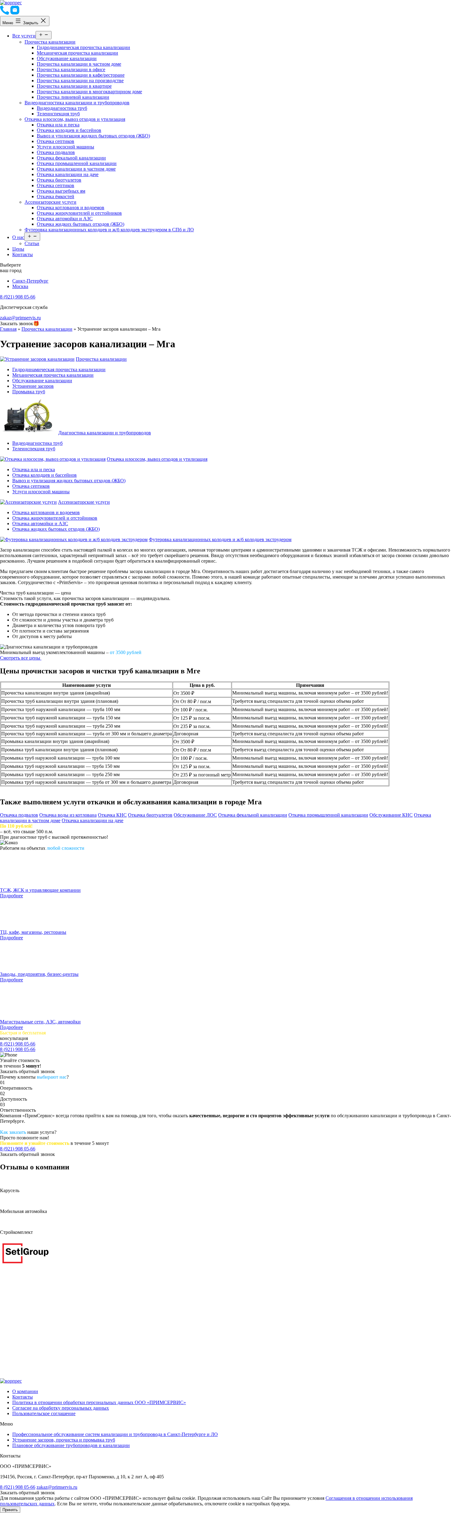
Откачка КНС (112, 815)
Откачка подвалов (56, 152)
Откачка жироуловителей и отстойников (79, 213)
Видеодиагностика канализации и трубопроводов (77, 102)
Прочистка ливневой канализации (73, 97)
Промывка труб (28, 391)
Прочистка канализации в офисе (71, 69)
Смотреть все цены (20, 657)
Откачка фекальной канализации (71, 157)
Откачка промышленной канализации (77, 163)
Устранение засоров (33, 386)
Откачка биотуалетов (59, 180)
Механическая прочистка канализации (77, 53)
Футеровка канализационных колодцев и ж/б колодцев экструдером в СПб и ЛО (109, 229)
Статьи (32, 243)
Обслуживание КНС (391, 815)
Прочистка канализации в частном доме (79, 64)
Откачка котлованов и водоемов (70, 207)
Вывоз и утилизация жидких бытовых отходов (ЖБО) (93, 135)
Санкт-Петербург (30, 280)
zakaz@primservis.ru (20, 317)
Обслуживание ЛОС (195, 815)
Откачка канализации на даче (67, 174)
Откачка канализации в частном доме (76, 168)
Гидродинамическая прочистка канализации (83, 47)
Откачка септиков (55, 141)
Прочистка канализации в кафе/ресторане (81, 75)
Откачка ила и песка (58, 124)
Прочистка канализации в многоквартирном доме (89, 91)
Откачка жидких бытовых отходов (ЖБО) (80, 224)
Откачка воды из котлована (68, 815)
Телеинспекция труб (58, 113)
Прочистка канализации (50, 41)
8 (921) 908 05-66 (17, 296)
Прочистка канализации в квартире (74, 86)
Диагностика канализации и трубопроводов (104, 432)
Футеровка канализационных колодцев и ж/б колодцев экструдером (220, 539)
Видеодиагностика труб (62, 108)
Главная (8, 329)
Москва (20, 286)
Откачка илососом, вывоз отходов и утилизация (75, 119)
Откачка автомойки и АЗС (65, 218)
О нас (18, 237)
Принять (10, 1509)
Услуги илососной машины (65, 146)
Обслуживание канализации (67, 58)
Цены (18, 249)
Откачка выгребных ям (61, 191)
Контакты (22, 254)
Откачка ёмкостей (55, 196)
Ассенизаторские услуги (50, 202)
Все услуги (24, 35)
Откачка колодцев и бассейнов (69, 130)
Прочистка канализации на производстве (80, 80)
